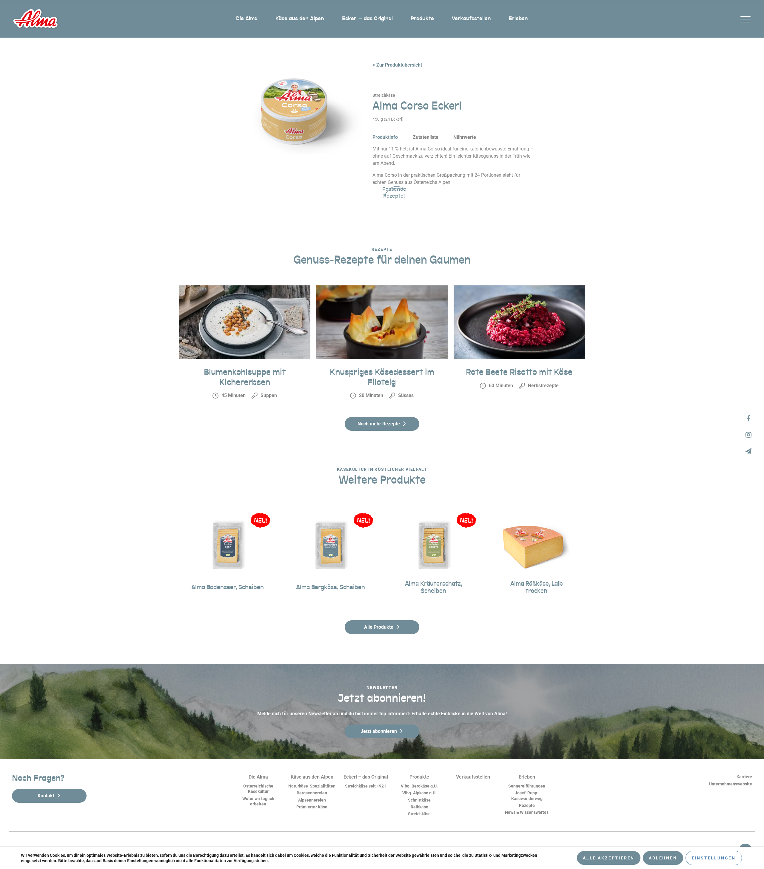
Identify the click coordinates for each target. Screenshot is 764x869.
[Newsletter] (748, 451)
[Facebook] (748, 418)
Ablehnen (663, 858)
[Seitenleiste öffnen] (745, 19)
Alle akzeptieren (608, 858)
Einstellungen (714, 858)
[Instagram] (748, 434)
